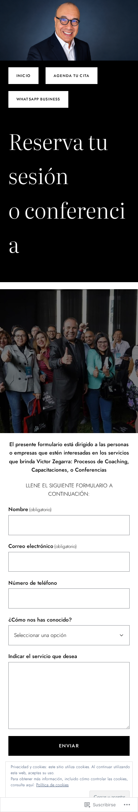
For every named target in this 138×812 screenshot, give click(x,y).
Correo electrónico (42, 546)
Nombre (30, 509)
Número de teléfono (32, 583)
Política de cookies (52, 785)
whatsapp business (38, 99)
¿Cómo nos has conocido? (40, 620)
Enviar (69, 745)
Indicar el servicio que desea (42, 656)
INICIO (23, 75)
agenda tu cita (71, 75)
